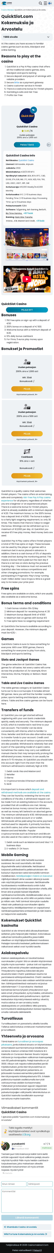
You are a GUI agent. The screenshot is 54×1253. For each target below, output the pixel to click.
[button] (4, 244)
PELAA (27, 388)
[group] (27, 244)
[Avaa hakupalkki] (40, 3)
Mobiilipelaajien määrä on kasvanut (34, 875)
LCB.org (26, 1134)
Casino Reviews (7, 10)
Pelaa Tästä (27, 144)
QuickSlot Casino (26, 160)
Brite (16, 82)
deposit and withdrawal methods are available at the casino (25, 791)
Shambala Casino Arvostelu (22, 1227)
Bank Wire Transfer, (24, 217)
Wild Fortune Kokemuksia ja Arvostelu (24, 1234)
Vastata (8, 1173)
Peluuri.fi (37, 1250)
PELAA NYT (27, 309)
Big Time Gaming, (14, 213)
